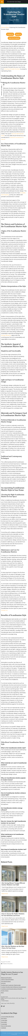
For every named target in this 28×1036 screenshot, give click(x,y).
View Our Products (14, 38)
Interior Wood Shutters (7, 979)
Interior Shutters (7, 963)
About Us (18, 34)
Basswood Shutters (6, 977)
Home (3, 27)
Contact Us (10, 34)
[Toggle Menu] (2, 2)
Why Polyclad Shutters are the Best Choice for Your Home (13, 947)
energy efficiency (6, 335)
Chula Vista (4, 1020)
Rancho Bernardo (6, 1026)
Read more (5, 893)
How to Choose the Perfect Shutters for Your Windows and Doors (13, 914)
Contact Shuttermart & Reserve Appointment (13, 987)
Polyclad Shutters (6, 981)
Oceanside (4, 1024)
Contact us (4, 610)
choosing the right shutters (12, 69)
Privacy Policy (4, 990)
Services (3, 983)
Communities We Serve (7, 1016)
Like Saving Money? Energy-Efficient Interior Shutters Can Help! (13, 884)
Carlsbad (3, 1027)
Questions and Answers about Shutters (11, 989)
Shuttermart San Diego (14, 1)
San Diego (4, 1018)
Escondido (4, 1022)
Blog (7, 27)
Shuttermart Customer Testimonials (11, 985)
